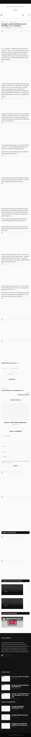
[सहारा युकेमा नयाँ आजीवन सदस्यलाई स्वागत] (5, 717)
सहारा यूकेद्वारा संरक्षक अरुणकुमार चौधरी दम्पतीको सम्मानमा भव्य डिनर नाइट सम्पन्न (19, 724)
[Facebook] (9, 1)
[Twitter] (11, 1)
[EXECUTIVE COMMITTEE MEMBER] (5, 679)
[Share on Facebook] (19, 374)
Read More (25, 651)
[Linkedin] (15, 1)
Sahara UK (8, 27)
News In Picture (5, 368)
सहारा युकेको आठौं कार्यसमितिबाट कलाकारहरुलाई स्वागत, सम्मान (18, 707)
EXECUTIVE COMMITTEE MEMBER (20, 676)
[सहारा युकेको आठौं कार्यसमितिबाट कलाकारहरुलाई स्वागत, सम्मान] (5, 708)
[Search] (25, 15)
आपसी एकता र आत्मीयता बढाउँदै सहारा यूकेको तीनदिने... (15, 422)
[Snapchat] (19, 1)
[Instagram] (13, 1)
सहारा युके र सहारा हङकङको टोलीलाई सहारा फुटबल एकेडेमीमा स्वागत (20, 686)
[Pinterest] (9, 668)
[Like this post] (17, 374)
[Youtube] (17, 1)
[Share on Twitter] (20, 374)
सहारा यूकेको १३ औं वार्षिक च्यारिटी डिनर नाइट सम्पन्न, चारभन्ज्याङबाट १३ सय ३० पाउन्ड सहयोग (20, 695)
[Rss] (21, 1)
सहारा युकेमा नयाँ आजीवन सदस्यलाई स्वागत (20, 715)
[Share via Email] (23, 374)
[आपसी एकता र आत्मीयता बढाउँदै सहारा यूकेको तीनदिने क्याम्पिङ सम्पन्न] (15, 412)
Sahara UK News (14, 368)
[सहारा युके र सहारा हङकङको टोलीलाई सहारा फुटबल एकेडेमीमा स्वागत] (5, 687)
